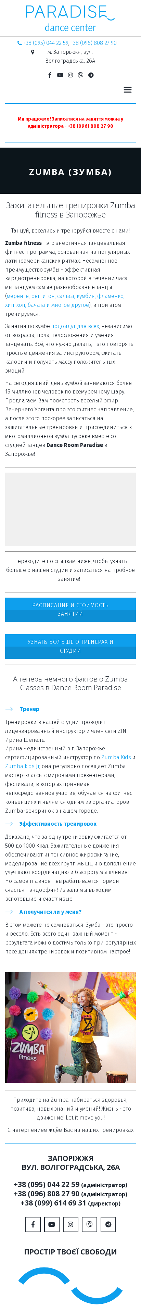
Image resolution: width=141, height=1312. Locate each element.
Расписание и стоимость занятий (70, 609)
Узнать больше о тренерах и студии (71, 646)
